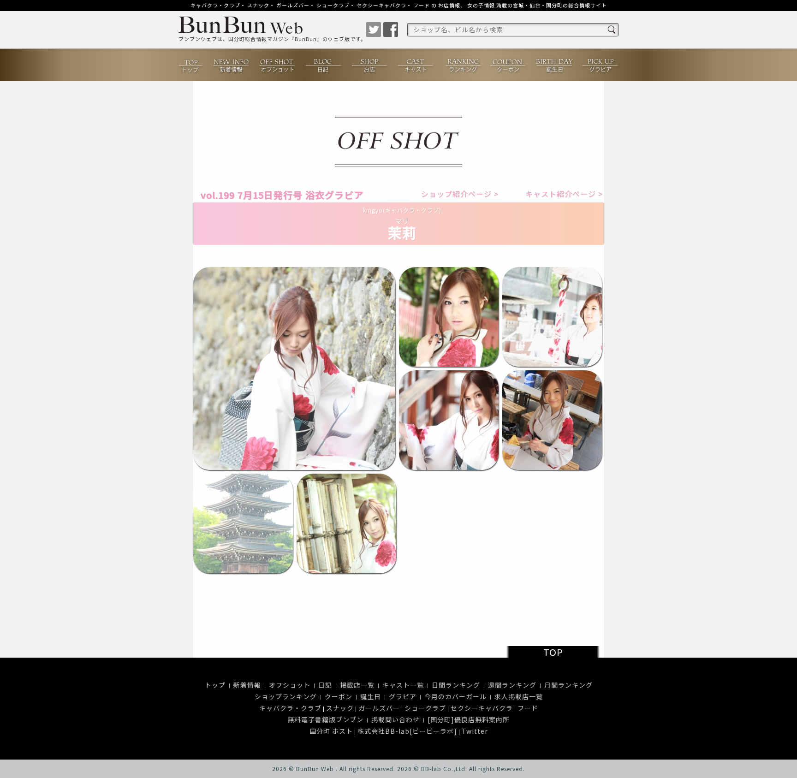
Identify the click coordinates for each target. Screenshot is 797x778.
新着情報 (231, 65)
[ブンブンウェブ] (272, 26)
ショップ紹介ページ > (455, 194)
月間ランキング (568, 684)
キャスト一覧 (403, 684)
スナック (258, 5)
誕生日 (554, 65)
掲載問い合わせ (395, 719)
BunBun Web (315, 768)
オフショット (277, 66)
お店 (370, 65)
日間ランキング (456, 684)
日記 (323, 65)
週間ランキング (512, 684)
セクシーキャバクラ (381, 5)
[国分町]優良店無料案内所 (469, 719)
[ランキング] (462, 65)
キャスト (416, 65)
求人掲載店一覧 (518, 696)
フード (421, 5)
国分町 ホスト (331, 731)
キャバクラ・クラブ (215, 5)
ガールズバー (292, 5)
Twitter (475, 731)
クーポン (508, 65)
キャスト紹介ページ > (560, 194)
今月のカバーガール (455, 696)
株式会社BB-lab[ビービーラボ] (407, 731)
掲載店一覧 (357, 684)
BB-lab (431, 768)
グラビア (600, 65)
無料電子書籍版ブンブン (325, 719)
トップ (191, 65)
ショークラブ (333, 5)
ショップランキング (286, 696)
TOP (553, 652)
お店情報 (449, 5)
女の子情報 (481, 5)
